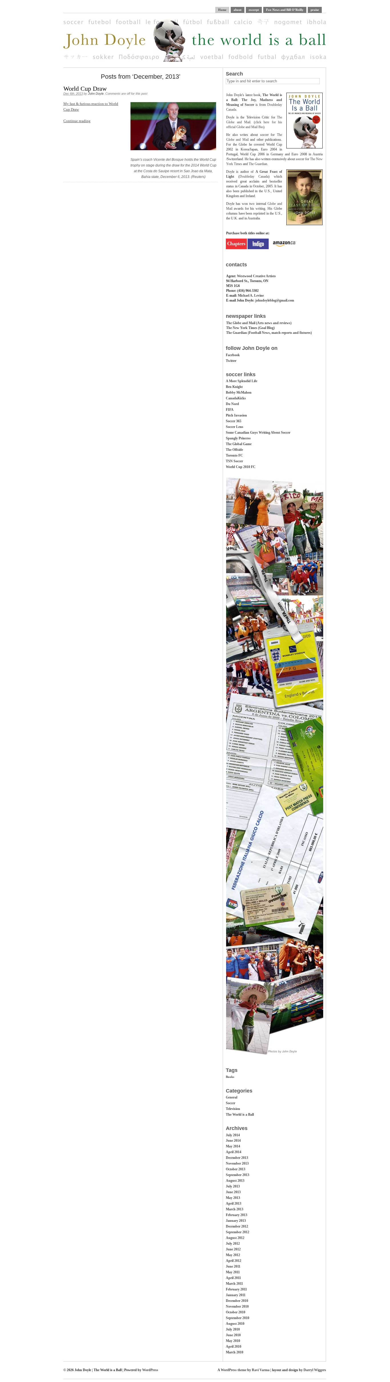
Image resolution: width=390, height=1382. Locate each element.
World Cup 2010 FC (241, 467)
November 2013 (237, 1163)
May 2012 (233, 1255)
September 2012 (237, 1232)
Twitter (231, 361)
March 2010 (234, 1352)
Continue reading (77, 121)
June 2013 (233, 1192)
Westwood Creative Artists (256, 276)
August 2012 (235, 1238)
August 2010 (235, 1324)
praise (315, 9)
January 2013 (236, 1221)
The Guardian (258, 164)
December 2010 (237, 1301)
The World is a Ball (240, 1115)
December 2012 (237, 1226)
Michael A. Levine (251, 296)
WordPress (150, 1370)
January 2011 (236, 1295)
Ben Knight (234, 387)
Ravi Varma (261, 1370)
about (238, 9)
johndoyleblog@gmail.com (274, 300)
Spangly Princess (238, 438)
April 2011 (233, 1278)
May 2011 (233, 1272)
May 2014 (233, 1146)
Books (230, 1076)
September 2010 (237, 1318)
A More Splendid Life (241, 381)
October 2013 (235, 1169)
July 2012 (233, 1244)
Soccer (230, 1103)
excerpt (254, 9)
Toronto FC (234, 455)
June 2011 (233, 1266)
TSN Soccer (234, 461)
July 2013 (233, 1186)
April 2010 (233, 1347)
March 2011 (234, 1284)
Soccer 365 (233, 421)
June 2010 (233, 1335)
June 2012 (233, 1249)
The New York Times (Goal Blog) (250, 328)
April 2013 (233, 1203)
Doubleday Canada (254, 177)
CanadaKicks (236, 398)
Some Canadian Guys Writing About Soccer (258, 433)
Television (233, 1109)
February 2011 (236, 1289)
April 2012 (233, 1261)
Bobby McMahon (239, 392)
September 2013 (237, 1175)
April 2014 (233, 1152)
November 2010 (237, 1306)
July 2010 (233, 1329)
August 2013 (235, 1181)
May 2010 (233, 1341)
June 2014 (233, 1141)
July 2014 (233, 1135)
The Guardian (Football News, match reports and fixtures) (269, 333)
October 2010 (235, 1312)
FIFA (230, 410)
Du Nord (232, 404)
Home (222, 9)
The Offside (234, 450)
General (231, 1097)
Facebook (233, 355)
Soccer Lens (234, 427)
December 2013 (237, 1158)
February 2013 (236, 1215)
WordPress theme (233, 1370)
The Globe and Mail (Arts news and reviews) (259, 323)
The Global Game (239, 444)
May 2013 (233, 1198)
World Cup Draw (85, 88)
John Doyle (96, 93)
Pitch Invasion (236, 415)
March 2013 (234, 1209)
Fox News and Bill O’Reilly (284, 9)
